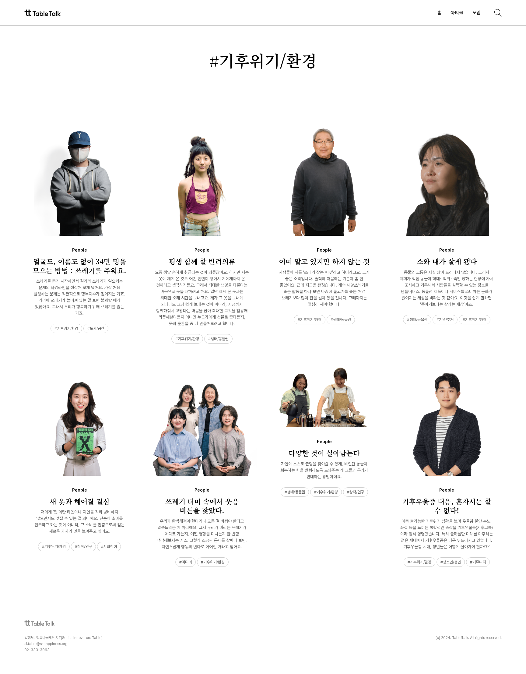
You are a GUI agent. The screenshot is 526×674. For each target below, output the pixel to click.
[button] (456, 13)
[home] (42, 12)
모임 (476, 13)
